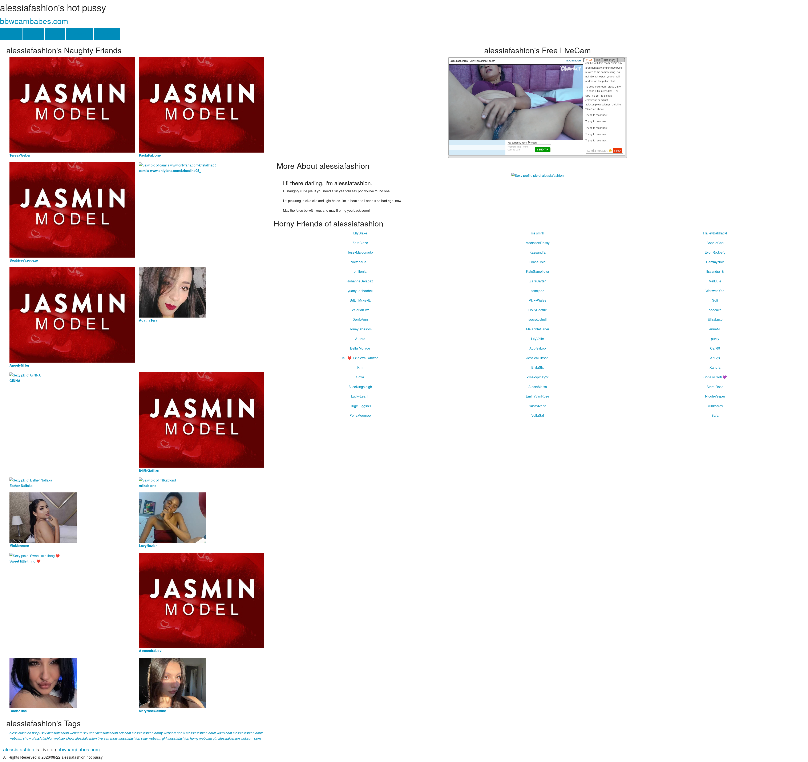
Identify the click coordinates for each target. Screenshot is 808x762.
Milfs (54, 33)
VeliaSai (537, 415)
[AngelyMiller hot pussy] (72, 314)
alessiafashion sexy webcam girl (142, 738)
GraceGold (537, 261)
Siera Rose (715, 386)
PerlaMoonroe (360, 415)
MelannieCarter (537, 329)
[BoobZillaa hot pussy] (43, 682)
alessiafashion (18, 749)
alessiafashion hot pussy (27, 732)
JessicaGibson (537, 357)
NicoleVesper (715, 396)
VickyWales (537, 300)
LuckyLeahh (360, 396)
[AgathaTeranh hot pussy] (172, 292)
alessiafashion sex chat (113, 732)
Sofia (360, 377)
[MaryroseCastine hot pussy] (172, 682)
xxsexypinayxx (538, 377)
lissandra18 (715, 271)
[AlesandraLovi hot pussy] (201, 599)
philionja (360, 271)
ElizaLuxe (715, 319)
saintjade (537, 290)
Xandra (715, 367)
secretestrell (538, 319)
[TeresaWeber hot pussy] (72, 104)
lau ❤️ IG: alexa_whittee (360, 357)
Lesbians (79, 33)
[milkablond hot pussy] (157, 479)
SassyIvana (537, 405)
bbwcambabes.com (34, 20)
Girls (33, 33)
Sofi (715, 300)
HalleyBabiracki (715, 233)
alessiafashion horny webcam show (158, 732)
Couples (107, 33)
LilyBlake (360, 233)
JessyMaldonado (360, 252)
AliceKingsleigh (360, 386)
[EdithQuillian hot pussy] (201, 419)
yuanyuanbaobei (360, 290)
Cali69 (715, 348)
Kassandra (537, 252)
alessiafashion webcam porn (239, 738)
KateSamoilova (537, 271)
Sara (715, 415)
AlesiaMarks (537, 386)
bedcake (715, 309)
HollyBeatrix (537, 309)
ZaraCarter (537, 281)
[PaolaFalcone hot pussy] (201, 104)
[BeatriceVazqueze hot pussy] (72, 209)
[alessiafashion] (537, 175)
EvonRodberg (715, 252)
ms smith (537, 233)
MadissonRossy (538, 242)
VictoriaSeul (360, 261)
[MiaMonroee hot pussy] (43, 517)
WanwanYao (715, 290)
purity (715, 338)
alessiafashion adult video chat (209, 732)
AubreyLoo (537, 348)
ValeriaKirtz (360, 309)
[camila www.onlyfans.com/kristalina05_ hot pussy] (178, 164)
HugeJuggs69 (360, 405)
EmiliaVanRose (537, 396)
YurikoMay (715, 405)
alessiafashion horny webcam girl (192, 738)
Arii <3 (715, 357)
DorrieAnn (360, 319)
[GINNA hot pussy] (25, 374)
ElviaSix (537, 367)
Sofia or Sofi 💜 (715, 377)
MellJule (715, 281)
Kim (360, 367)
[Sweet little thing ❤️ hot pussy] (34, 555)
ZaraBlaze (360, 242)
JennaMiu (715, 329)
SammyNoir (715, 261)
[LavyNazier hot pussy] (172, 517)
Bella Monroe (360, 348)
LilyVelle (537, 338)
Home (11, 33)
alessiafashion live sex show (96, 738)
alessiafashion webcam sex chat (71, 732)
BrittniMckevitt (360, 300)
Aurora (360, 338)
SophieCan (715, 242)
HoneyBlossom (360, 329)
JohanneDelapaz (360, 281)
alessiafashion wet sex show (53, 738)
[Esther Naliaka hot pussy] (30, 479)
